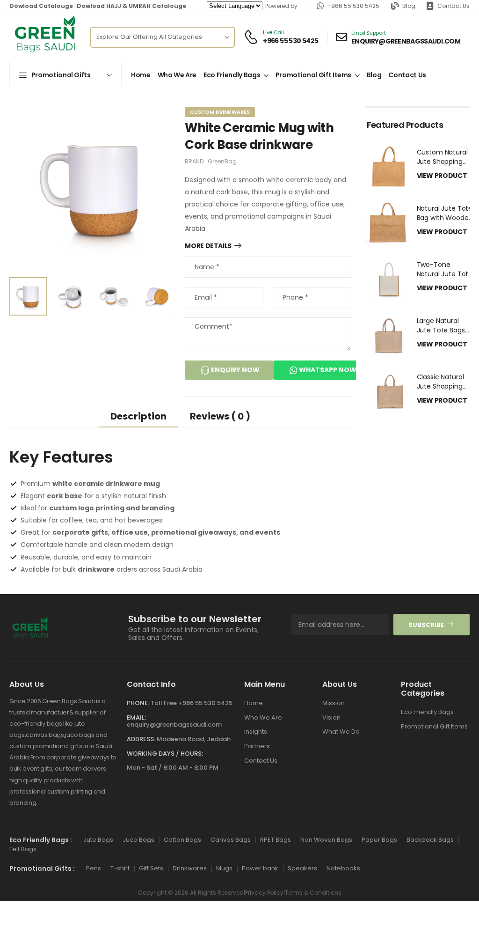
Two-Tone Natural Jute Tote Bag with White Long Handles (445, 278)
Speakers (302, 868)
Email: (136, 717)
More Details (208, 246)
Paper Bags (379, 839)
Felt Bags (22, 849)
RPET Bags (275, 839)
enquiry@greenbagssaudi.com (174, 724)
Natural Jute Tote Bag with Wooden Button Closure (445, 217)
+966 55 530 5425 (353, 6)
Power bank (260, 868)
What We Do (341, 731)
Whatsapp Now (327, 370)
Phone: (138, 703)
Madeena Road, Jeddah (194, 739)
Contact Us (453, 6)
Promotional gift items (313, 75)
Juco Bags (138, 839)
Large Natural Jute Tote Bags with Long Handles (445, 330)
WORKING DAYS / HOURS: (165, 753)
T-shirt (120, 868)
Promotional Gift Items (434, 726)
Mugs (224, 868)
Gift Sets (151, 868)
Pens (93, 868)
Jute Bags (98, 839)
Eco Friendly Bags (231, 75)
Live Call (273, 32)
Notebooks (343, 868)
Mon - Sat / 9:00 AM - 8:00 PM (172, 767)
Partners (257, 746)
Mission (333, 703)
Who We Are (177, 75)
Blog (408, 6)
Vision (331, 717)
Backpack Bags (430, 839)
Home (141, 75)
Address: (141, 739)
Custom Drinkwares (220, 112)
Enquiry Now (235, 370)
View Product (442, 176)
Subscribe (426, 624)
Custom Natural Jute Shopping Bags (442, 161)
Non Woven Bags (326, 839)
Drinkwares (190, 868)
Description (138, 416)
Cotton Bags (182, 839)
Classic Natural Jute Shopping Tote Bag (440, 386)
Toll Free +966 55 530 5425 (191, 703)
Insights (255, 731)
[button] (65, 74)
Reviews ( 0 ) (220, 416)
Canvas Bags (230, 839)
